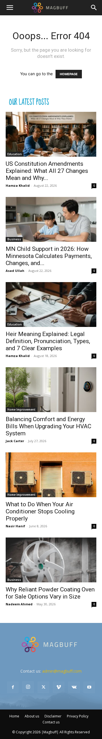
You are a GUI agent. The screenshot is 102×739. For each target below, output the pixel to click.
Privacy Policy (77, 716)
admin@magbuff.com (62, 671)
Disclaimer (52, 716)
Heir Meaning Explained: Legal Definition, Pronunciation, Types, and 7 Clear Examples (48, 341)
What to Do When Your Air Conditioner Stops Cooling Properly (40, 511)
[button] (10, 7)
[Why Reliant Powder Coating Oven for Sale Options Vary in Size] (51, 560)
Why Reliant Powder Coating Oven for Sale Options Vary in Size (50, 593)
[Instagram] (28, 687)
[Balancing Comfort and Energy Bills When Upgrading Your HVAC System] (51, 389)
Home (14, 716)
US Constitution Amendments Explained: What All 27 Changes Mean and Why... (47, 170)
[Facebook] (12, 687)
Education (14, 154)
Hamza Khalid (18, 185)
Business (14, 239)
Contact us (51, 722)
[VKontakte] (74, 687)
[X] (43, 687)
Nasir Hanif (15, 526)
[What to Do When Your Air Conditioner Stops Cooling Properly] (51, 474)
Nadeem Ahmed (19, 604)
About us (32, 716)
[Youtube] (89, 687)
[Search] (94, 7)
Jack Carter (15, 441)
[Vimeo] (58, 687)
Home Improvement (21, 410)
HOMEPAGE (69, 74)
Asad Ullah (15, 270)
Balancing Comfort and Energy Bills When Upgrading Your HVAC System (48, 426)
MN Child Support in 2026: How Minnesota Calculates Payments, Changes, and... (49, 255)
